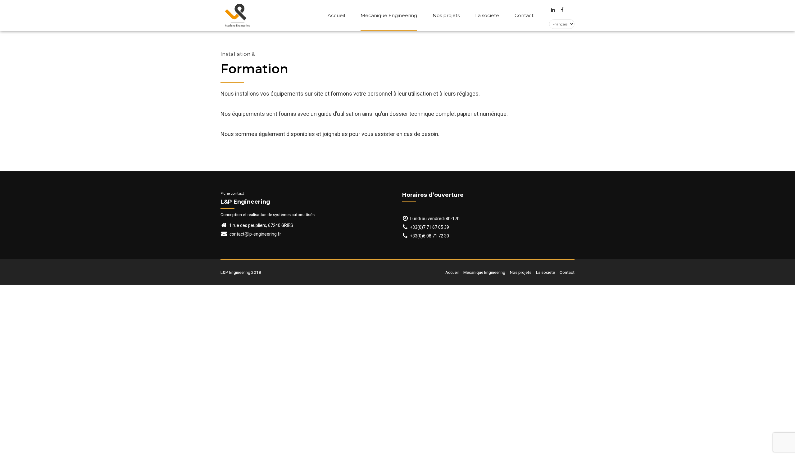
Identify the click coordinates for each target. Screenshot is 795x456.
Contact (524, 15)
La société (487, 15)
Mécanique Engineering (389, 15)
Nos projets (446, 15)
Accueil (336, 15)
